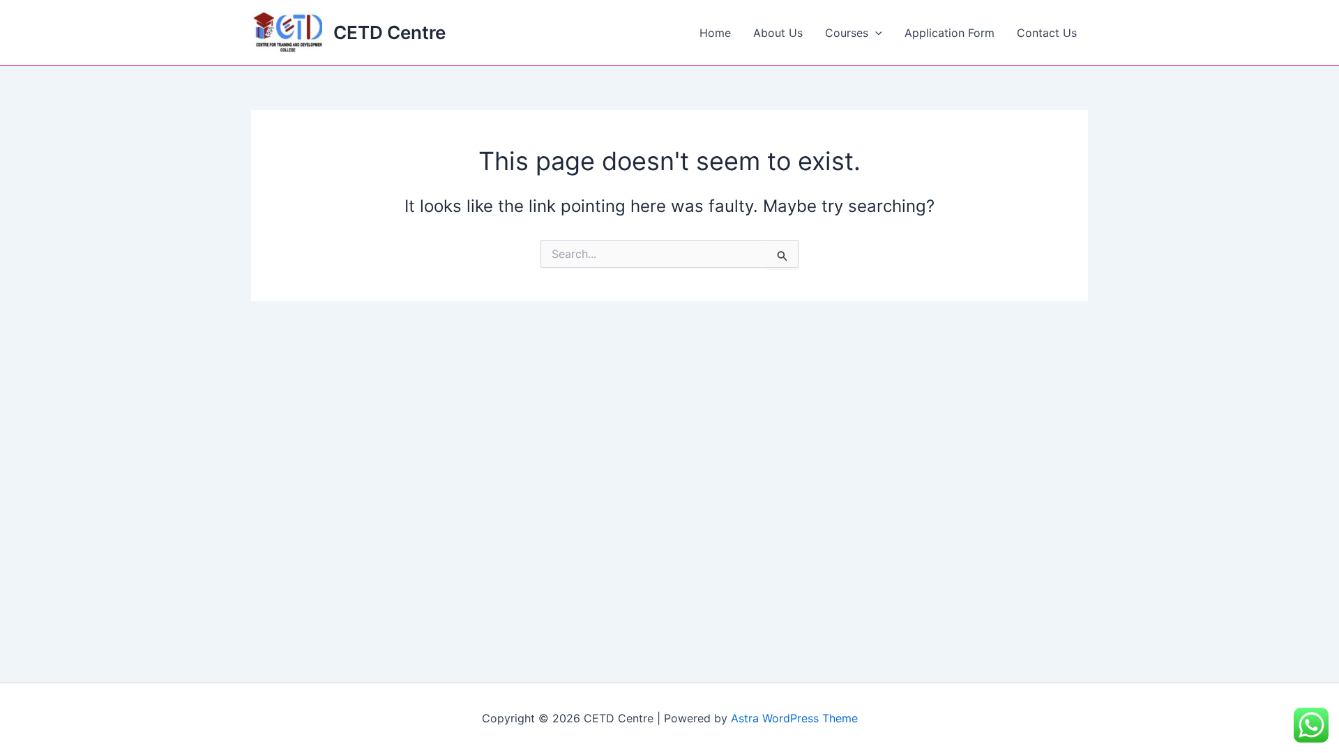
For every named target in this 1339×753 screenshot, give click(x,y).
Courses (846, 33)
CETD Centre (389, 32)
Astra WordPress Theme (794, 718)
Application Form (949, 33)
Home (715, 33)
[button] (875, 33)
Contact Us (1047, 33)
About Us (778, 33)
